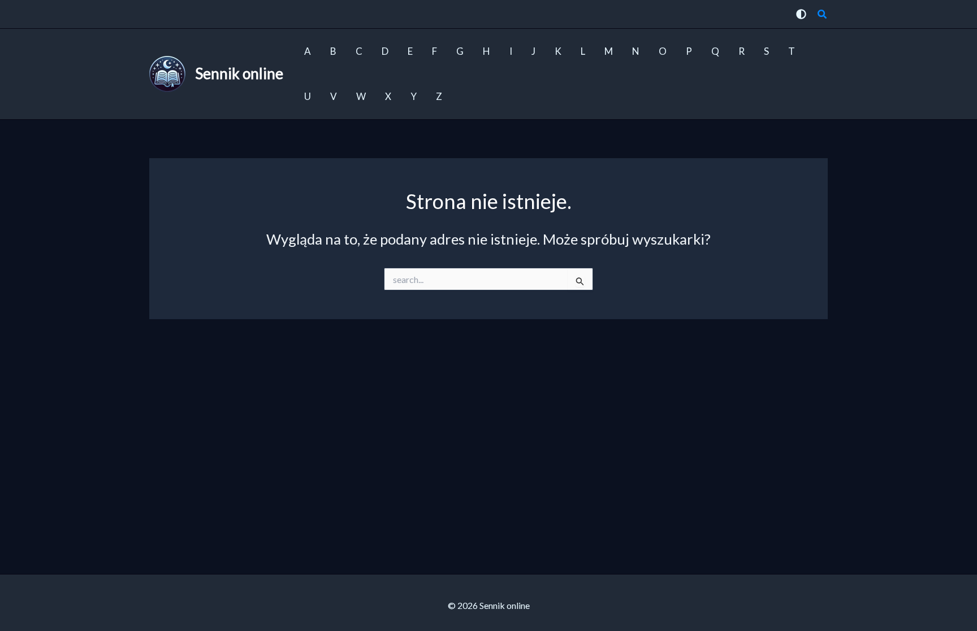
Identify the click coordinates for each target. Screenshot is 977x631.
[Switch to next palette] (801, 14)
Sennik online (239, 73)
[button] (823, 15)
